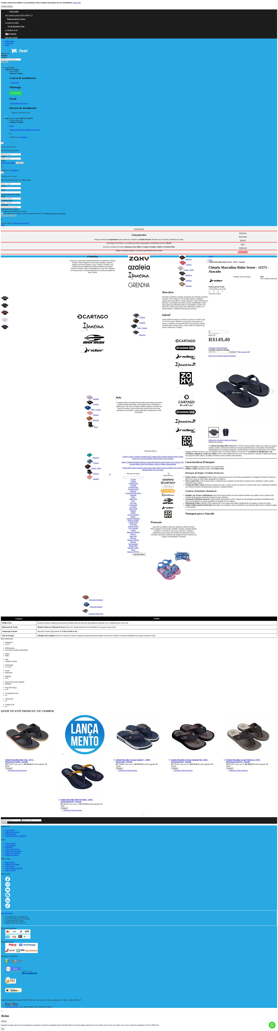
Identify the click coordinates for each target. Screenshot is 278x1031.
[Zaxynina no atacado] (185, 447)
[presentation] (142, 814)
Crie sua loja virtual (12, 1007)
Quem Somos (10, 830)
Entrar (7, 45)
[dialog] (139, 1022)
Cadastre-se (23, 137)
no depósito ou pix (11, 30)
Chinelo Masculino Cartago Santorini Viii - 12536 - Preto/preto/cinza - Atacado (134, 761)
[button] (272, 391)
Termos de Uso (10, 834)
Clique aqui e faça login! (20, 223)
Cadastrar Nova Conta (9, 215)
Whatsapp (4, 205)
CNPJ (3, 190)
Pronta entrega (10, 34)
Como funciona (10, 845)
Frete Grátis (13, 11)
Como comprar (10, 843)
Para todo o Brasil (11, 37)
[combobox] (11, 59)
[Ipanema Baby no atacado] (185, 425)
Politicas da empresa (12, 832)
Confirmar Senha (7, 201)
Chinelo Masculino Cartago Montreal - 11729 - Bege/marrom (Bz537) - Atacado (188, 761)
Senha (3, 161)
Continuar (20, 163)
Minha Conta (9, 41)
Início (210, 260)
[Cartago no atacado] (92, 320)
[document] (139, 5)
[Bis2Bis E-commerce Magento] (11, 1005)
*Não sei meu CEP (243, 352)
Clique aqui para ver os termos (55, 213)
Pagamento (9, 847)
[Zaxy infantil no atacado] (185, 386)
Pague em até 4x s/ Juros (16, 19)
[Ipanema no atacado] (93, 330)
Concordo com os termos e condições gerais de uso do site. (34, 213)
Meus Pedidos (10, 862)
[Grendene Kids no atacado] (185, 351)
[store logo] (19, 53)
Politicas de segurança (12, 853)
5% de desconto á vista (16, 26)
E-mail (3, 156)
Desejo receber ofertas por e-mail (14, 211)
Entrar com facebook (17, 130)
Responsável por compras (9, 209)
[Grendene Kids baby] (185, 415)
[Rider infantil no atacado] (185, 359)
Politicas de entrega (11, 855)
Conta (210, 256)
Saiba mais (77, 3)
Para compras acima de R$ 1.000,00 (18, 15)
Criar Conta (9, 43)
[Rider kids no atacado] (185, 432)
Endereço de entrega (12, 864)
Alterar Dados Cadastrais (13, 868)
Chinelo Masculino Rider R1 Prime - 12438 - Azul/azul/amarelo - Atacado (21, 801)
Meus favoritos (10, 870)
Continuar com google (32, 130)
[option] (5, 298)
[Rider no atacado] (93, 352)
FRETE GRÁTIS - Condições (15, 836)
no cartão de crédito (12, 23)
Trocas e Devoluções (12, 849)
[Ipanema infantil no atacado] (185, 368)
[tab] (139, 225)
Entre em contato (7, 913)
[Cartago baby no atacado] (186, 406)
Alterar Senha (10, 866)
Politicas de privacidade (13, 851)
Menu (3, 225)
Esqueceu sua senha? (8, 163)
